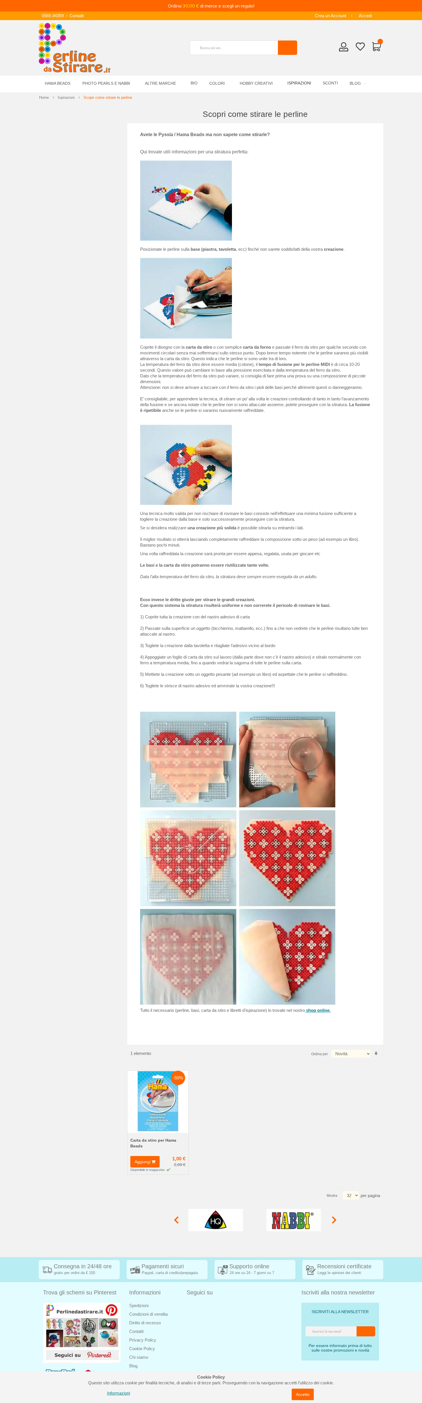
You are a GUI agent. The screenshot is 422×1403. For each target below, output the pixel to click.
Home (44, 97)
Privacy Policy (142, 1340)
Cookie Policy (142, 1348)
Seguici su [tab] (200, 1292)
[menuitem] (357, 83)
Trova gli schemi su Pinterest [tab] (80, 1292)
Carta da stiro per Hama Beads (153, 1143)
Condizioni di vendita (148, 1314)
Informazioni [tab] (144, 1292)
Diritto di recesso (145, 1322)
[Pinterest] (82, 1332)
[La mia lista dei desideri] (360, 48)
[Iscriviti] (366, 1331)
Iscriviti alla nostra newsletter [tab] (338, 1292)
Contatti (76, 15)
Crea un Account (330, 15)
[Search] (287, 47)
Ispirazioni (66, 97)
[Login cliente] (344, 48)
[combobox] (236, 48)
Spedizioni (138, 1305)
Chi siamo (138, 1357)
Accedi (365, 15)
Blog (133, 1365)
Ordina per (319, 1054)
